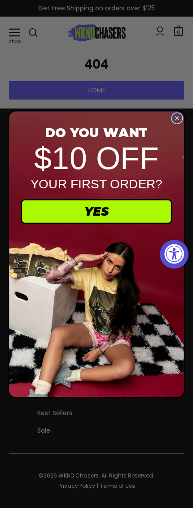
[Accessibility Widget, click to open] (174, 254)
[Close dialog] (177, 118)
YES (96, 211)
